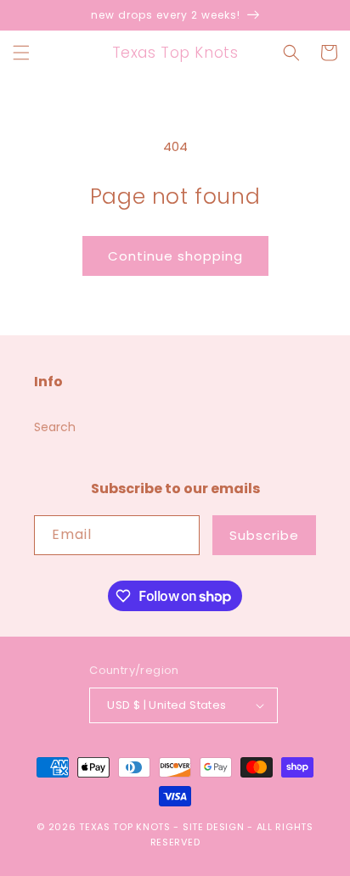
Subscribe (264, 535)
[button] (21, 52)
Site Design (214, 827)
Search (55, 426)
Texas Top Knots (125, 827)
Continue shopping (175, 256)
